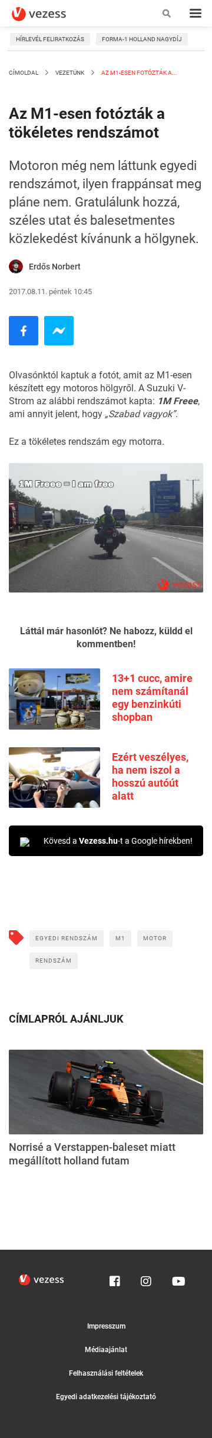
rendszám (53, 960)
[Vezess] (50, 14)
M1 (120, 938)
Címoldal (23, 72)
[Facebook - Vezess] (23, 330)
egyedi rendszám (66, 938)
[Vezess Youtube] (177, 1278)
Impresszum (106, 1326)
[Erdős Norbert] (16, 266)
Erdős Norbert (55, 266)
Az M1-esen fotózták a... (138, 72)
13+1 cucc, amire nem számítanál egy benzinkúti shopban (152, 697)
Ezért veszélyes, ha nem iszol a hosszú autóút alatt (150, 776)
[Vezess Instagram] (146, 1278)
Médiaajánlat (106, 1350)
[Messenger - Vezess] (59, 330)
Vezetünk (69, 72)
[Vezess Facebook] (115, 1278)
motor (155, 938)
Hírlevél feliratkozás (50, 39)
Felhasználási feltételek (106, 1373)
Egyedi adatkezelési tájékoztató (106, 1397)
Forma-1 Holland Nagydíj (142, 39)
